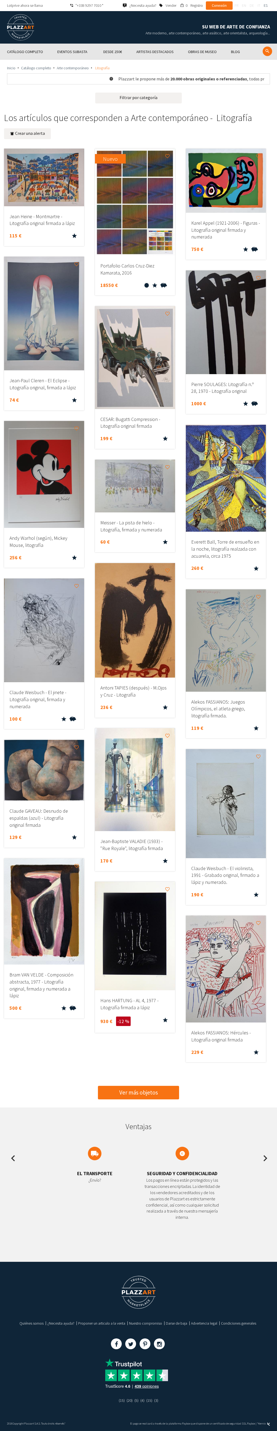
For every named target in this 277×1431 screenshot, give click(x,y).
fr (236, 5)
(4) (142, 1400)
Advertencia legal (204, 1323)
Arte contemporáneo (73, 68)
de (252, 5)
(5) (136, 1400)
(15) (122, 1400)
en (244, 5)
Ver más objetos (138, 1092)
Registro (196, 5)
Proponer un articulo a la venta (101, 1323)
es (266, 5)
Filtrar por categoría (138, 97)
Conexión (219, 5)
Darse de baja (176, 1323)
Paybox (251, 1423)
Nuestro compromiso (145, 1323)
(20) (130, 1400)
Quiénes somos (31, 1323)
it (259, 5)
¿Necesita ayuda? (60, 1323)
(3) (156, 1400)
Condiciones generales (238, 1323)
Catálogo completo (36, 68)
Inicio (11, 68)
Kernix (262, 1423)
